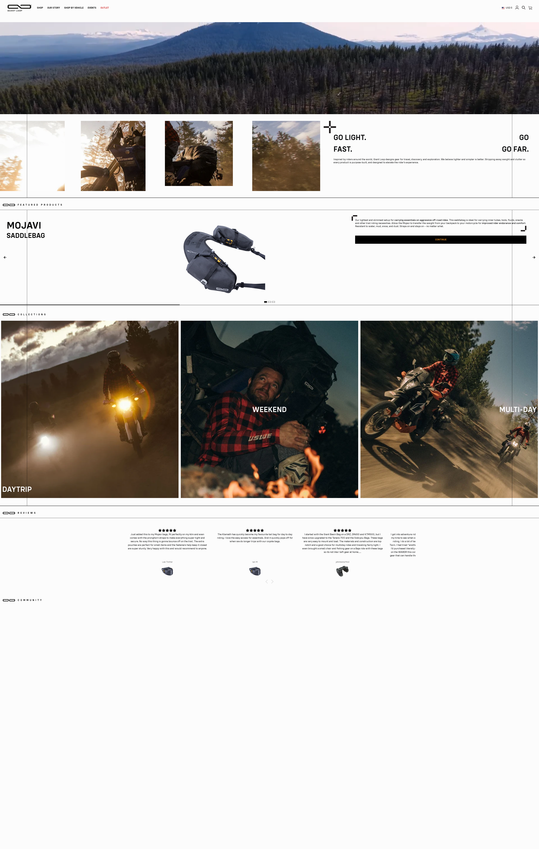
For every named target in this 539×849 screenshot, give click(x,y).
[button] (40, 8)
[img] (167, 530)
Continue (440, 239)
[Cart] (530, 7)
